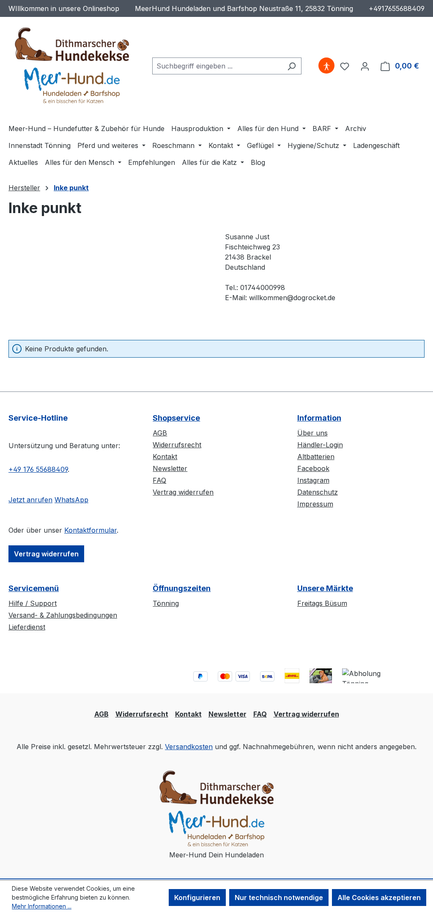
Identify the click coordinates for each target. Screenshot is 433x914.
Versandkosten (189, 746)
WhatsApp (71, 499)
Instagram (313, 480)
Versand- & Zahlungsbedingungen (62, 615)
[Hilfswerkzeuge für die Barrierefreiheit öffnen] (326, 65)
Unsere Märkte (325, 588)
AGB (160, 433)
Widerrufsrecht (177, 445)
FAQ (159, 480)
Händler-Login (320, 445)
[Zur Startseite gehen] (71, 64)
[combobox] (217, 65)
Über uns (312, 433)
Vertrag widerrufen (46, 554)
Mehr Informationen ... (41, 906)
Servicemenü (33, 588)
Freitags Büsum (322, 603)
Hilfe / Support (32, 603)
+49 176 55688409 (38, 469)
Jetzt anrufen (30, 499)
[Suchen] (291, 65)
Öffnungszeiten (182, 588)
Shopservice (176, 417)
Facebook (313, 468)
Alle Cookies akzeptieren (379, 897)
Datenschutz (317, 492)
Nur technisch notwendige (279, 897)
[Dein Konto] (365, 65)
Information (319, 417)
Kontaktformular (90, 530)
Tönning (166, 603)
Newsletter (170, 468)
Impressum (315, 504)
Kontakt (165, 456)
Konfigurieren (197, 897)
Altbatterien (315, 456)
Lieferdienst (26, 627)
